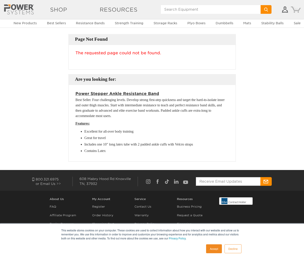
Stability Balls (272, 23)
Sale (297, 23)
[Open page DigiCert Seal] (234, 201)
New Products (25, 23)
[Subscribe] (266, 181)
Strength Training (129, 23)
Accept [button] (214, 249)
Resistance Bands (90, 23)
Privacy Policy (177, 238)
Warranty (141, 215)
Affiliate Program (63, 215)
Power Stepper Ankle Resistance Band (117, 93)
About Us (57, 199)
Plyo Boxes (196, 23)
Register (98, 206)
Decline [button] (233, 249)
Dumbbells (224, 23)
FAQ (53, 206)
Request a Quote (190, 215)
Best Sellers (56, 23)
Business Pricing (189, 206)
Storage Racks (165, 23)
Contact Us (142, 206)
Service (140, 199)
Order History (102, 215)
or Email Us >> (48, 184)
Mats (247, 23)
